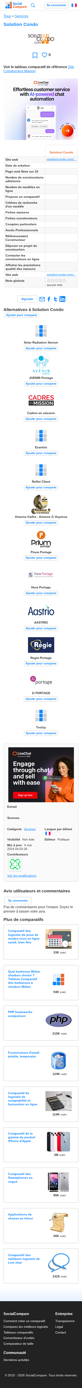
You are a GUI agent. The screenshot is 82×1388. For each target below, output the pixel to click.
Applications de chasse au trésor (20, 1216)
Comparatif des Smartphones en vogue (20, 1177)
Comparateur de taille (18, 1343)
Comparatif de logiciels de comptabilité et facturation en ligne (22, 1098)
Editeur (50, 839)
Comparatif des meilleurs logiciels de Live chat (24, 1258)
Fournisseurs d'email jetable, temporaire (23, 1054)
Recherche (33, 5)
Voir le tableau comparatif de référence (35, 67)
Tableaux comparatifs (18, 1332)
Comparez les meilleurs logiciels (25, 1326)
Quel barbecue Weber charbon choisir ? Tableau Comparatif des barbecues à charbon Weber (24, 979)
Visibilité (13, 839)
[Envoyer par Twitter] (56, 299)
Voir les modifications (21, 875)
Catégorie (14, 829)
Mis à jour (14, 845)
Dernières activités (16, 1360)
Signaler (27, 299)
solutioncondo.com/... (61, 159)
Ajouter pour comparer (21, 315)
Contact (60, 1332)
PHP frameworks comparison (20, 1013)
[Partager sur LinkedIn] (62, 299)
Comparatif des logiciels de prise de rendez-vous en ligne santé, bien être (24, 936)
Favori (35, 55)
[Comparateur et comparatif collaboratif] (16, 5)
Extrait (12, 806)
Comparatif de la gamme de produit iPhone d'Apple (21, 1137)
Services (21, 16)
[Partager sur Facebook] (49, 299)
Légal (59, 1326)
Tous (7, 16)
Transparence (65, 1321)
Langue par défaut (58, 829)
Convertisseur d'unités (18, 1338)
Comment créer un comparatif (24, 1321)
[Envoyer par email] (42, 299)
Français (74, 5)
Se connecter (56, 5)
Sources (13, 818)
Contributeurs (17, 854)
